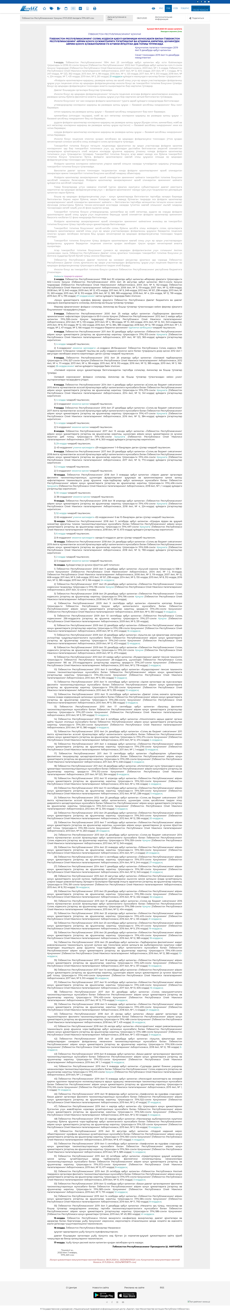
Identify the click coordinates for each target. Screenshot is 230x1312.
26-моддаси (138, 1022)
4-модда (61, 344)
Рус (161, 8)
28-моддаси (102, 831)
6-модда (61, 533)
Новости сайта (100, 1287)
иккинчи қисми (80, 404)
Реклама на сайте (134, 1287)
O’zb (175, 8)
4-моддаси (102, 727)
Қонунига (162, 334)
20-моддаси (156, 818)
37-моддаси (154, 1102)
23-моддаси (152, 853)
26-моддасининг (65, 366)
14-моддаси (138, 1152)
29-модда (61, 443)
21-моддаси (116, 76)
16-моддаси (133, 631)
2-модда (60, 466)
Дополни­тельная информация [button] (163, 18)
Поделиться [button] (198, 18)
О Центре (71, 1287)
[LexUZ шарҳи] (58, 8)
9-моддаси (170, 612)
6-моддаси (154, 1115)
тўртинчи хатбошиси (140, 327)
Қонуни (110, 587)
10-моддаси (132, 690)
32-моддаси (156, 897)
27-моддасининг (85, 296)
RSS (162, 1287)
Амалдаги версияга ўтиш (171, 31)
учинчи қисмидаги (83, 447)
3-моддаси (155, 1034)
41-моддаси (147, 1214)
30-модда (61, 493)
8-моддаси (123, 774)
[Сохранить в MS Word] (80, 8)
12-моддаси (133, 643)
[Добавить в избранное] (44, 8)
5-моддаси (132, 702)
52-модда (61, 513)
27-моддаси (155, 862)
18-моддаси (156, 938)
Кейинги (58, 276)
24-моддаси (107, 580)
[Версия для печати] (94, 8)
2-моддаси (154, 665)
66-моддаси (101, 978)
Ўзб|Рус (185, 8)
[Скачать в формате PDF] (87, 8)
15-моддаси (151, 749)
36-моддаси (82, 887)
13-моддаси (154, 1127)
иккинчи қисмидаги (84, 348)
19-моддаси (155, 928)
